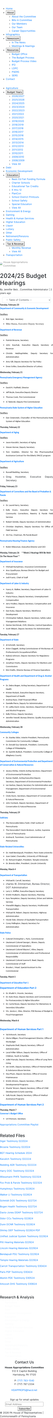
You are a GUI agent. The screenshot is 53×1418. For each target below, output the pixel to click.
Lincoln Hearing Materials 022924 (19, 1248)
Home (9, 8)
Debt (8, 167)
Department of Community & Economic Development (24, 308)
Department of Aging (9, 433)
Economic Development (19, 171)
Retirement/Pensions (17, 236)
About (10, 12)
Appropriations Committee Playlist (19, 1124)
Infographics (13, 34)
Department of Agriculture (12, 462)
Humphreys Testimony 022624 (17, 1188)
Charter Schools (21, 182)
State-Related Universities (12, 847)
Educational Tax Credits (25, 186)
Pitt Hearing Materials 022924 (17, 1242)
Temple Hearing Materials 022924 (19, 1260)
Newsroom (13, 38)
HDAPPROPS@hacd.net (24, 1390)
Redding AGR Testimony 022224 (18, 1164)
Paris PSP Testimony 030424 (16, 1271)
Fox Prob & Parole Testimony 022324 (21, 1182)
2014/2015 (18, 138)
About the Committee (24, 16)
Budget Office (19, 54)
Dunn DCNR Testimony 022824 (17, 1224)
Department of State (9, 640)
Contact (10, 78)
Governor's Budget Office (11, 1114)
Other (9, 232)
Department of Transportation (13, 875)
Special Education (22, 204)
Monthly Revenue (21, 247)
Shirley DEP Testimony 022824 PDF (20, 1230)
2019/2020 (18, 121)
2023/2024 (18, 106)
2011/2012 (17, 149)
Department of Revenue (11, 330)
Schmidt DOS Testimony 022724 (18, 1200)
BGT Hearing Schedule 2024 (16, 1152)
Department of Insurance (11, 562)
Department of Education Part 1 (14, 983)
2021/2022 (18, 113)
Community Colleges (9, 732)
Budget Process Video (24, 61)
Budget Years (14, 92)
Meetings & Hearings (23, 45)
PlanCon (16, 193)
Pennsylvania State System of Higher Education (21, 408)
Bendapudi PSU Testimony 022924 (19, 1254)
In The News (18, 42)
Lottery (10, 229)
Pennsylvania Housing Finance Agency (17, 541)
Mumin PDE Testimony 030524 (17, 1277)
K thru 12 (17, 189)
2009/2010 (18, 156)
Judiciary (4, 818)
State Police (5, 933)
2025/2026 (18, 99)
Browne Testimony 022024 (15, 1146)
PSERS (15, 71)
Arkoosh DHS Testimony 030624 (18, 1283)
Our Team (17, 27)
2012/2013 (18, 146)
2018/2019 (18, 124)
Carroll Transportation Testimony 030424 (23, 1265)
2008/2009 (18, 160)
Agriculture (12, 88)
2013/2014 (18, 142)
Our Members (19, 23)
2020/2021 (18, 117)
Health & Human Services (20, 218)
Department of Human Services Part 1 (21, 1029)
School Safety (19, 200)
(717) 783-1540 (25, 1380)
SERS (15, 75)
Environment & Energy (18, 211)
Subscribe (24, 1408)
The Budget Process (23, 57)
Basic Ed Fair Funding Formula (28, 179)
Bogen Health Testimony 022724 (18, 1206)
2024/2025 (18, 103)
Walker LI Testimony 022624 (16, 1194)
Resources (13, 49)
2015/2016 (18, 135)
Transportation (14, 254)
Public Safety (13, 239)
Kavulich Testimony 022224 (15, 1158)
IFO (13, 64)
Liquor (9, 225)
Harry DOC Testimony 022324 (17, 1170)
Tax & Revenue (15, 243)
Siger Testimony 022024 (14, 1141)
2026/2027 (18, 96)
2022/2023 (18, 110)
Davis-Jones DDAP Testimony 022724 (21, 1212)
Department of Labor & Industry (14, 583)
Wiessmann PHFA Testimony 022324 (20, 1176)
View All (16, 163)
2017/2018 (17, 128)
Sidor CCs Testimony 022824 (16, 1218)
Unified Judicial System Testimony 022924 (24, 1236)
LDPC (15, 68)
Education (12, 175)
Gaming (10, 214)
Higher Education (15, 221)
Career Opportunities (23, 30)
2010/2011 (17, 153)
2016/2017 (17, 131)
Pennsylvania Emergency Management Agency (21, 378)
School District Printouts (25, 196)
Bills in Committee (22, 20)
